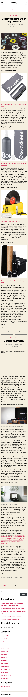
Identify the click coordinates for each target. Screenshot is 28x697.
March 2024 (4, 663)
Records (15, 331)
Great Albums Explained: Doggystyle (11, 619)
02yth (9, 24)
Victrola (20, 577)
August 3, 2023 (18, 344)
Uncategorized (14, 15)
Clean (7, 331)
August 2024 (5, 651)
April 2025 (4, 642)
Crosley (5, 577)
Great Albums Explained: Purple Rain (11, 616)
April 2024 (4, 660)
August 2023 (5, 678)
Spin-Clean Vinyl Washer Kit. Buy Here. (12, 221)
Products (11, 331)
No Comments (15, 26)
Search (2, 591)
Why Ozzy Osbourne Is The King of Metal (12, 608)
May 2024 (4, 657)
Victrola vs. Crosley (14, 340)
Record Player (10, 577)
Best (4, 331)
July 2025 (4, 639)
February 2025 (5, 648)
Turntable (16, 577)
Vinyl (19, 331)
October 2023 (5, 672)
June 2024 (4, 654)
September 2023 (6, 675)
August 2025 (5, 636)
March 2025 (4, 645)
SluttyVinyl (14, 2)
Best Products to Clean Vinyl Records (14, 20)
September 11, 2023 (18, 24)
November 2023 (5, 669)
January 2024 (5, 666)
